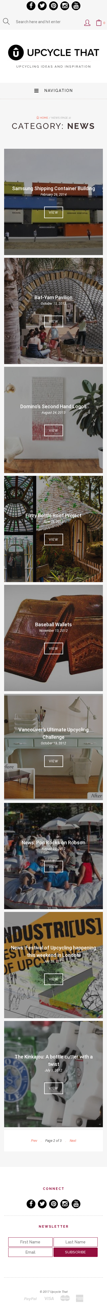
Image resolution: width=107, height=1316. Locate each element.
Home (43, 117)
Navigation (58, 90)
